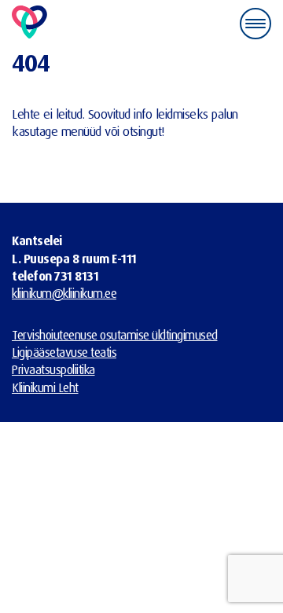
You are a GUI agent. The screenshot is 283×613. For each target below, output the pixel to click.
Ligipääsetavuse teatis (64, 352)
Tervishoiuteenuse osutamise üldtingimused (115, 335)
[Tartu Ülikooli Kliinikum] (29, 23)
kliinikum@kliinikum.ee (64, 293)
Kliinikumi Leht (45, 387)
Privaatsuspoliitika (53, 369)
